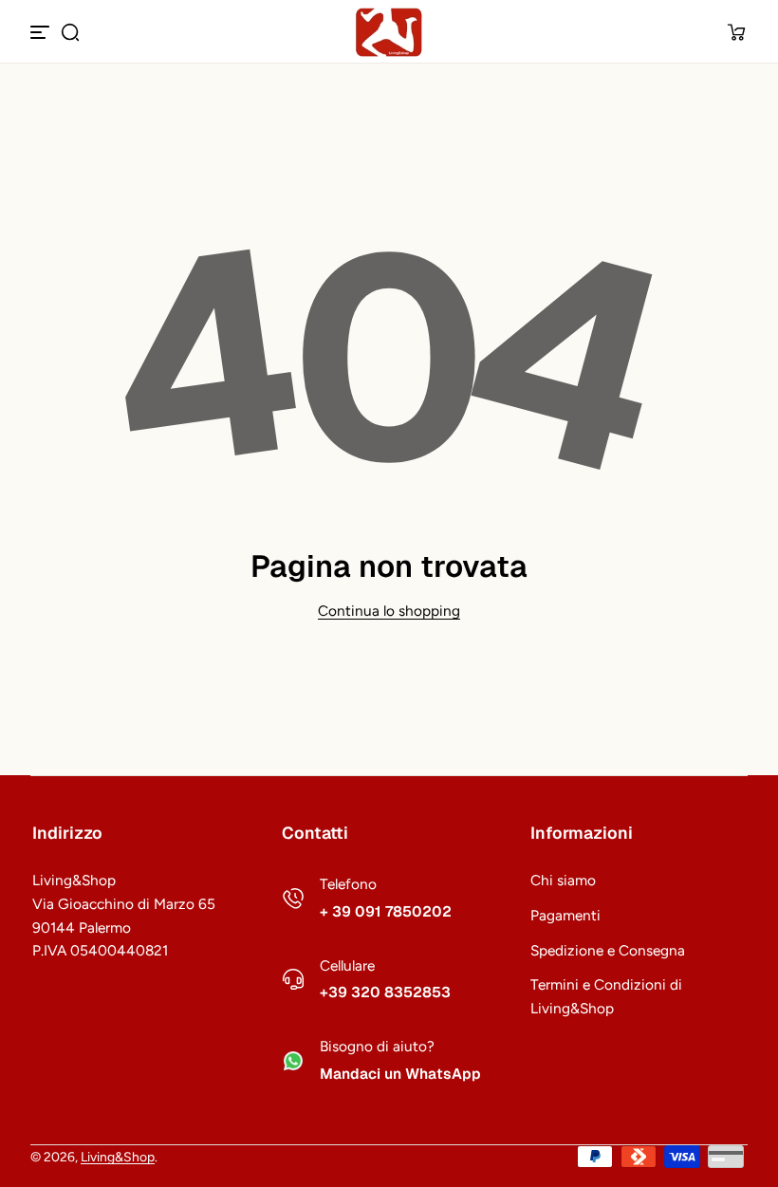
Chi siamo (563, 880)
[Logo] (389, 32)
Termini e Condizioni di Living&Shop (606, 996)
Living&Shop (118, 1156)
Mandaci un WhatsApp (400, 1074)
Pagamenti (565, 915)
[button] (70, 32)
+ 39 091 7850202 (386, 911)
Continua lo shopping (389, 611)
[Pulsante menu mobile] (41, 32)
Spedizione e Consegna (607, 950)
